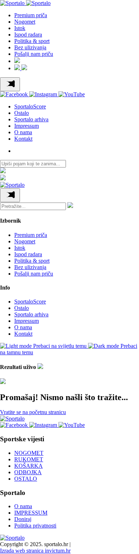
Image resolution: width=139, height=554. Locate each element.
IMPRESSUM (30, 513)
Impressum (26, 126)
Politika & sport (32, 41)
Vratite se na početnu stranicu (33, 412)
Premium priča (30, 15)
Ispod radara (28, 34)
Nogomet (24, 22)
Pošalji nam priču (33, 54)
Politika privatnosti (35, 526)
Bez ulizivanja (30, 47)
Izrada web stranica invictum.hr (35, 551)
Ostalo (21, 113)
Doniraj (22, 519)
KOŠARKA (28, 466)
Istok (19, 28)
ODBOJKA (28, 472)
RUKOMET (28, 459)
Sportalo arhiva (31, 119)
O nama (23, 132)
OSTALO (25, 479)
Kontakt (23, 139)
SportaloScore (30, 106)
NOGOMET (28, 453)
